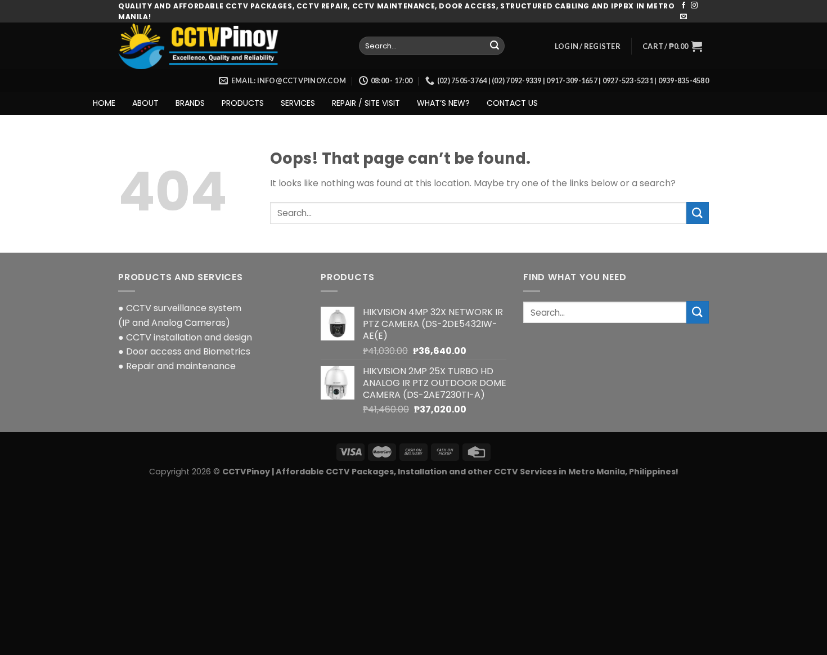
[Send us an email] (683, 17)
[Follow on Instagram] (694, 6)
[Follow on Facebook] (683, 6)
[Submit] (494, 46)
